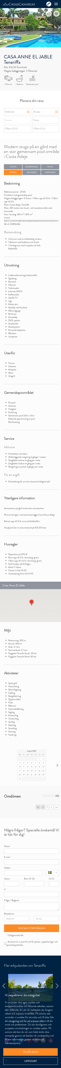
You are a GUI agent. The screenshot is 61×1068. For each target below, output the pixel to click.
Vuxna (7, 878)
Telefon (7, 867)
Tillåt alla (30, 1052)
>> (56, 807)
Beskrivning (31, 166)
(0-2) (51, 878)
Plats (50, 166)
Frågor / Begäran (11, 900)
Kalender (32, 172)
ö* (5, 889)
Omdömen (50, 172)
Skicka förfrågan (31, 928)
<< (38, 807)
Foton (13, 166)
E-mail (7, 857)
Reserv (13, 172)
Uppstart (30, 1061)
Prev (4, 27)
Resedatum (9, 913)
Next (59, 27)
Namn (7, 846)
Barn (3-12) (29, 878)
